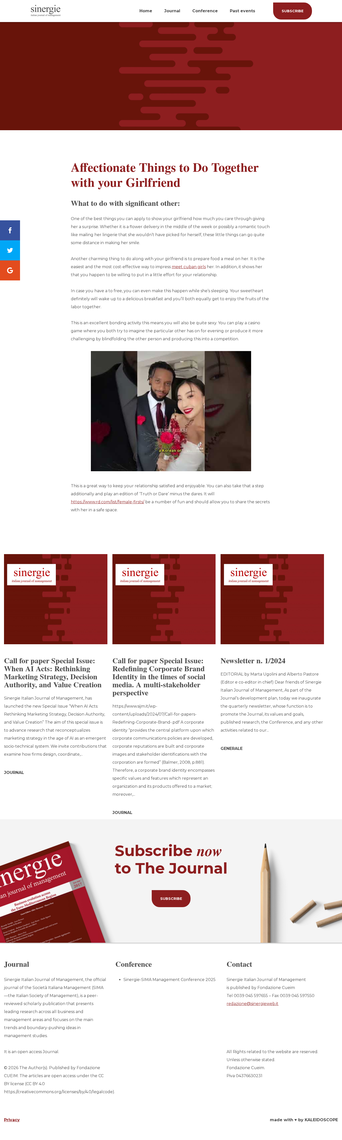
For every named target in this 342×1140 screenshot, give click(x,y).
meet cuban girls (189, 266)
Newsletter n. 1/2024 (253, 660)
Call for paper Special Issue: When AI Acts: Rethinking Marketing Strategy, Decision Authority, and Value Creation (53, 672)
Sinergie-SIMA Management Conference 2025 (169, 979)
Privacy (12, 1119)
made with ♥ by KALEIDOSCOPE (304, 1119)
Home (145, 11)
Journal (172, 11)
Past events (242, 11)
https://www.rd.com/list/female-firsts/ (107, 502)
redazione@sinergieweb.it (252, 1003)
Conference (205, 11)
